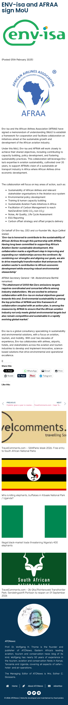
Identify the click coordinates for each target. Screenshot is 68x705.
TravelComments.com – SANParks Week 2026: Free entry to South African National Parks (33, 449)
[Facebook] (29, 693)
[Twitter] (34, 693)
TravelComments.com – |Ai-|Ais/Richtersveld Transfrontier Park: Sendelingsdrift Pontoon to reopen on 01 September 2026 (33, 592)
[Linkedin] (39, 693)
